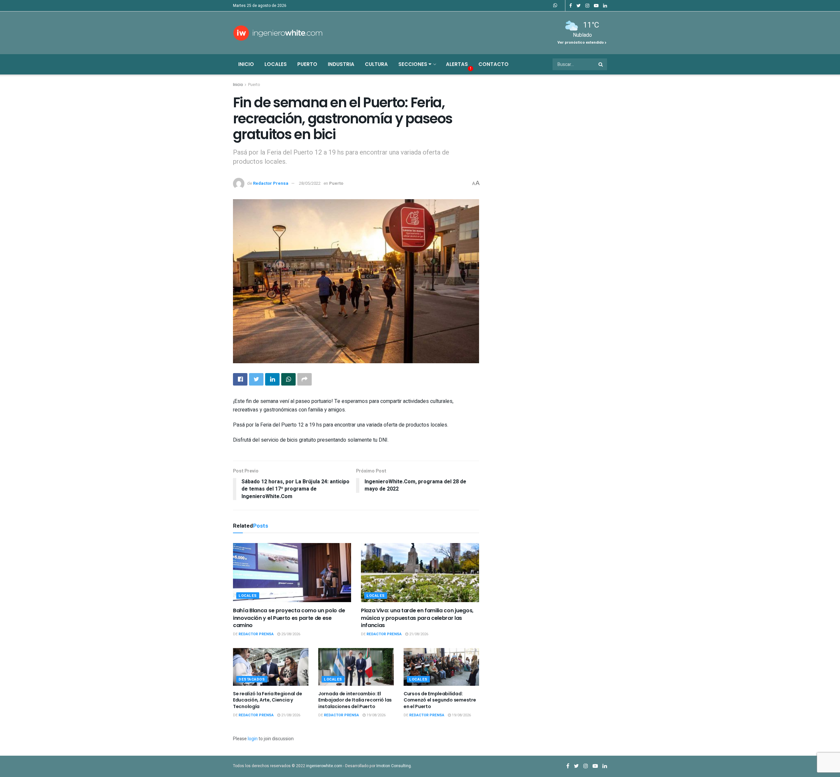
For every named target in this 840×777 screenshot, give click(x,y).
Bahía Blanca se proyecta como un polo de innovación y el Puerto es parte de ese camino (289, 618)
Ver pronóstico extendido (581, 42)
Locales (275, 64)
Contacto (493, 64)
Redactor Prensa (270, 183)
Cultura (376, 64)
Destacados (252, 679)
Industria (341, 64)
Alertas (457, 64)
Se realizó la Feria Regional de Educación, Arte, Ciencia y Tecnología (267, 700)
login (253, 738)
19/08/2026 (376, 715)
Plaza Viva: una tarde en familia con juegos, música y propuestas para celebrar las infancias (417, 618)
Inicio (246, 64)
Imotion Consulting (393, 766)
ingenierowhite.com (324, 766)
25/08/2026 (290, 634)
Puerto (307, 64)
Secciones (413, 64)
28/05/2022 (310, 183)
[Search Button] (601, 64)
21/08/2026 (418, 634)
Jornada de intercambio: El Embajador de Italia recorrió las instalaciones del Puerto (355, 700)
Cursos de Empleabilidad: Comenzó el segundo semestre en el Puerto (440, 700)
